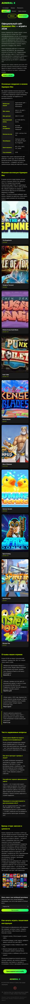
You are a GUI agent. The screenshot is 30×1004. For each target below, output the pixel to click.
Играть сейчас (8, 75)
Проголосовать (15, 910)
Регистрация (23, 16)
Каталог (14, 11)
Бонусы (13, 8)
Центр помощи (22, 11)
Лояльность (20, 8)
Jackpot (5, 11)
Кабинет (12, 16)
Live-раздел (5, 8)
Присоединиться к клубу (15, 971)
